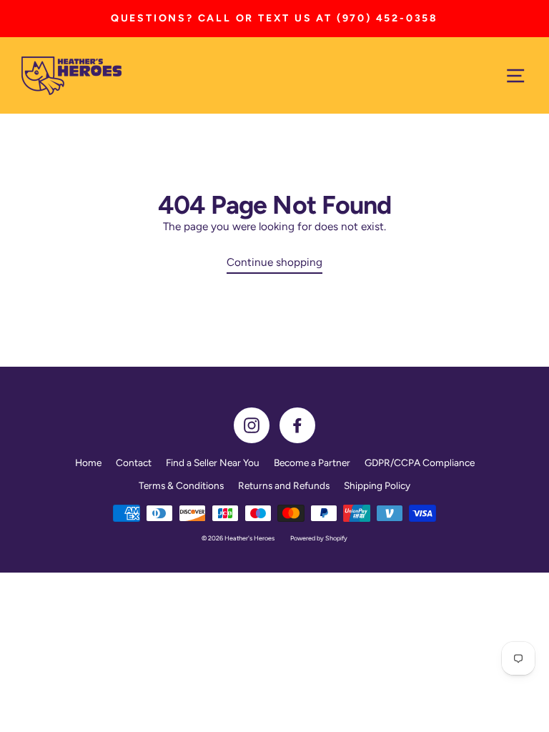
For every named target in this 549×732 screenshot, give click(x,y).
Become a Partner (312, 462)
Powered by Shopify (318, 538)
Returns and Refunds (284, 485)
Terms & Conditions (181, 485)
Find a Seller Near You (212, 462)
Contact (134, 462)
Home (88, 462)
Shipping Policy (377, 485)
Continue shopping (274, 262)
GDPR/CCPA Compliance (420, 462)
